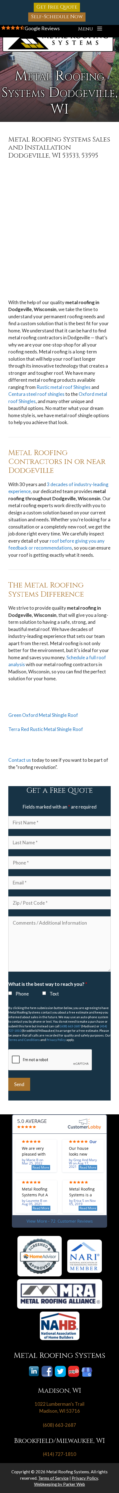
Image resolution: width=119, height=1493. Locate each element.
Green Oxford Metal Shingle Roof (43, 715)
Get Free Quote (57, 7)
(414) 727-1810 (59, 1454)
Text (54, 994)
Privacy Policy (56, 1039)
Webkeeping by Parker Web (59, 1484)
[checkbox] (10, 993)
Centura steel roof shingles (36, 394)
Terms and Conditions (24, 1039)
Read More (40, 1167)
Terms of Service (53, 1478)
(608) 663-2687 (70, 1026)
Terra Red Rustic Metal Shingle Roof (45, 729)
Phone (22, 994)
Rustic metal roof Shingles (63, 387)
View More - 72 (60, 1221)
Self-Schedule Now (57, 16)
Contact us (19, 760)
